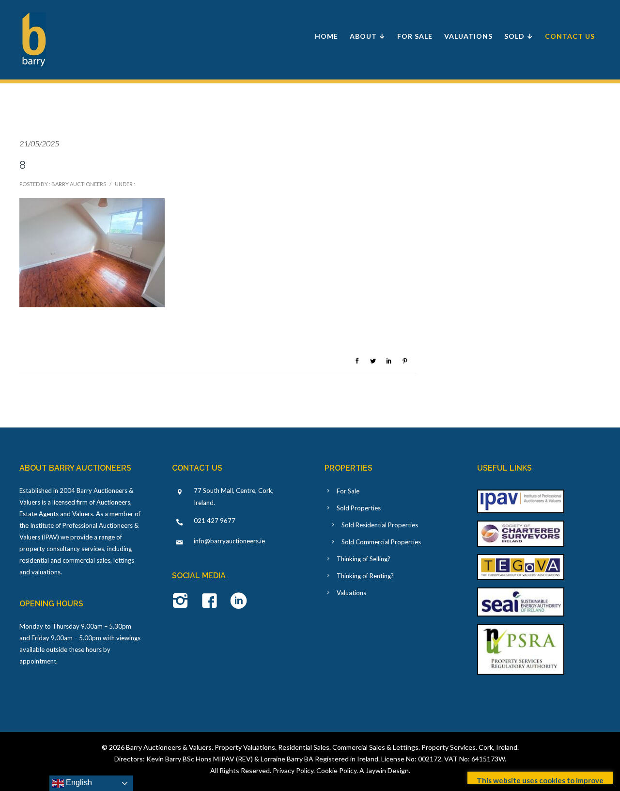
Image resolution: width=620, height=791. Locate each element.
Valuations (468, 36)
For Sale (415, 36)
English (78, 782)
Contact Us (570, 36)
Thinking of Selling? (363, 559)
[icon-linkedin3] (238, 601)
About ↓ (368, 36)
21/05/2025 (39, 143)
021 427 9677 (214, 520)
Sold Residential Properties (379, 525)
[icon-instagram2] (183, 601)
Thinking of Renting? (365, 576)
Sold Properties (359, 508)
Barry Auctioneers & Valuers (169, 747)
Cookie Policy (336, 770)
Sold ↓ (518, 36)
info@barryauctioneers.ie (229, 541)
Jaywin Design (387, 770)
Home (326, 36)
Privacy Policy (293, 770)
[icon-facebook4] (212, 601)
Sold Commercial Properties (381, 542)
